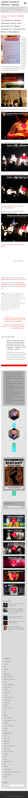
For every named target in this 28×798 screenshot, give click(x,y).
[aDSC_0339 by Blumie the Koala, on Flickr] (12, 80)
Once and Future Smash (9, 746)
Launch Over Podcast (8, 725)
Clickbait (6, 689)
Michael (13, 16)
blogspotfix (14, 293)
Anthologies (6, 669)
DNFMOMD (7, 700)
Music (5, 17)
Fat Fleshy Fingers (8, 707)
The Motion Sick (7, 769)
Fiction (5, 710)
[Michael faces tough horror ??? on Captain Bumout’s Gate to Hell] (5, 618)
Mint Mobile (10, 395)
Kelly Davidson (4, 109)
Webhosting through (13, 392)
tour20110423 (5, 309)
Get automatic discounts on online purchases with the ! (14, 378)
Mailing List (11, 796)
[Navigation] (25, 3)
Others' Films (7, 748)
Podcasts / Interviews (8, 751)
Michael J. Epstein (15, 34)
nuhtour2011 (10, 305)
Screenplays (6, 753)
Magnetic (6, 728)
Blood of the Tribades (8, 676)
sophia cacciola (6, 307)
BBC (5, 671)
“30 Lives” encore (22, 279)
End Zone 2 (6, 705)
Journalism (6, 723)
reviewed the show (12, 206)
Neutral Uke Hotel (10, 279)
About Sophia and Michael (18, 796)
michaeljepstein (6, 300)
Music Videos (7, 738)
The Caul (6, 766)
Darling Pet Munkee (8, 697)
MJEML (3, 279)
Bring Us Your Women (9, 684)
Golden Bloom (14, 174)
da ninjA (6, 694)
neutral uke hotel (20, 303)
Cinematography (7, 687)
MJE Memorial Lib (8, 733)
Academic (6, 664)
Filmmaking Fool (7, 717)
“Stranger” (19, 142)
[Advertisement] (10, 647)
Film (5, 712)
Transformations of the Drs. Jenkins (12, 771)
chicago (21, 293)
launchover (5, 298)
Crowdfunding (7, 692)
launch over (18, 296)
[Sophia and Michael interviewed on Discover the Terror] (5, 623)
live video (11, 298)
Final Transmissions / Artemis (10, 720)
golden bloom (10, 296)
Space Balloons (7, 761)
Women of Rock (7, 774)
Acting (5, 666)
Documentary (7, 702)
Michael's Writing (9, 503)
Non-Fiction (6, 743)
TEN (5, 764)
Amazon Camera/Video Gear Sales (14, 386)
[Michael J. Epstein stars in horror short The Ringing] (5, 605)
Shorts (5, 756)
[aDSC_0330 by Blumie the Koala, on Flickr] (10, 49)
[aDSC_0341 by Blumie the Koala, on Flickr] (14, 98)
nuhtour (4, 305)
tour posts (18, 282)
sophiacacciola (15, 307)
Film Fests (6, 715)
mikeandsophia (5, 303)
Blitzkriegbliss (7, 674)
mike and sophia (15, 300)
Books (5, 682)
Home (6, 796)
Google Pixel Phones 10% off (13, 397)
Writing (5, 776)
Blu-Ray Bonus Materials (9, 679)
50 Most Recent (5, 16)
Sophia (5, 758)
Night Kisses (6, 741)
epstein (3, 296)
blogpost (7, 293)
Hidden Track (11, 207)
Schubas (17, 305)
